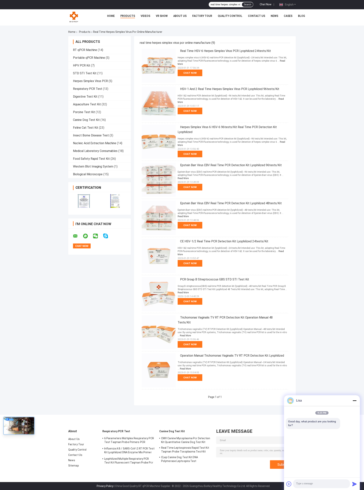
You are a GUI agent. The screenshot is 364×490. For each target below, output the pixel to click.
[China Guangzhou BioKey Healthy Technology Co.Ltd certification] (84, 201)
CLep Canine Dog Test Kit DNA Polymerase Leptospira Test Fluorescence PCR (179, 460)
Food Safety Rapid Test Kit (91, 158)
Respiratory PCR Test (87, 89)
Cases (288, 15)
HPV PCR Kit (81, 65)
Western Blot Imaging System (93, 166)
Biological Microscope (88, 174)
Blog (301, 15)
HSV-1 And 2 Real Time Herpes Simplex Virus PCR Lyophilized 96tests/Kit (229, 89)
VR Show (162, 15)
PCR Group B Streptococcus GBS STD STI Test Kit (214, 279)
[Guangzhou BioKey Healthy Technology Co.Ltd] (74, 17)
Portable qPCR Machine (89, 57)
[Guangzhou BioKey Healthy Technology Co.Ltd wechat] (98, 236)
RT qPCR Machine (85, 50)
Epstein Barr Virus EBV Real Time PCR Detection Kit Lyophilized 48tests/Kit (231, 203)
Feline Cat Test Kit (85, 127)
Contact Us (256, 15)
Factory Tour (202, 15)
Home (111, 15)
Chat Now (265, 4)
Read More (183, 178)
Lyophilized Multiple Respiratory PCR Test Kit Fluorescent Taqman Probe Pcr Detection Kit (128, 461)
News (274, 15)
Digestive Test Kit (85, 96)
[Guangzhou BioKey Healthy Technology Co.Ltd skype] (108, 236)
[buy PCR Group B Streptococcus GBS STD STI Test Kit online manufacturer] (159, 294)
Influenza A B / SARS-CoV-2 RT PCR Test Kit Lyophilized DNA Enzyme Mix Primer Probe (129, 451)
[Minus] (354, 400)
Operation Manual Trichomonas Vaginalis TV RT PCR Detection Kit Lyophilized (232, 355)
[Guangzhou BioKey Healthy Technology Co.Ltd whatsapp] (88, 236)
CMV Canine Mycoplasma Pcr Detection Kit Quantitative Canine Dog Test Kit (185, 440)
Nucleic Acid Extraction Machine (94, 143)
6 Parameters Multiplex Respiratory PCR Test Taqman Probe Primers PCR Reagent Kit (129, 441)
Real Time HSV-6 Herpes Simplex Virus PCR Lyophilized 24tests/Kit (225, 51)
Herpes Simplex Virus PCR (90, 81)
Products (127, 15)
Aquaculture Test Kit (87, 104)
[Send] (354, 484)
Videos (145, 15)
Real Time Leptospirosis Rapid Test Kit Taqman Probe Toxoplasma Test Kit (185, 449)
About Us (180, 15)
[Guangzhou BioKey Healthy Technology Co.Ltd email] (77, 236)
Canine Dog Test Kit (86, 120)
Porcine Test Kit (84, 112)
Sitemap (73, 465)
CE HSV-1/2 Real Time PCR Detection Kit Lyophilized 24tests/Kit (224, 241)
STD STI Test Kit (84, 73)
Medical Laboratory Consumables (95, 151)
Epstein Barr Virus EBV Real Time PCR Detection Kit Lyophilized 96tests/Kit (231, 165)
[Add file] (289, 484)
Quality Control (230, 15)
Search (247, 4)
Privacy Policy (105, 486)
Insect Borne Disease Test (91, 135)
